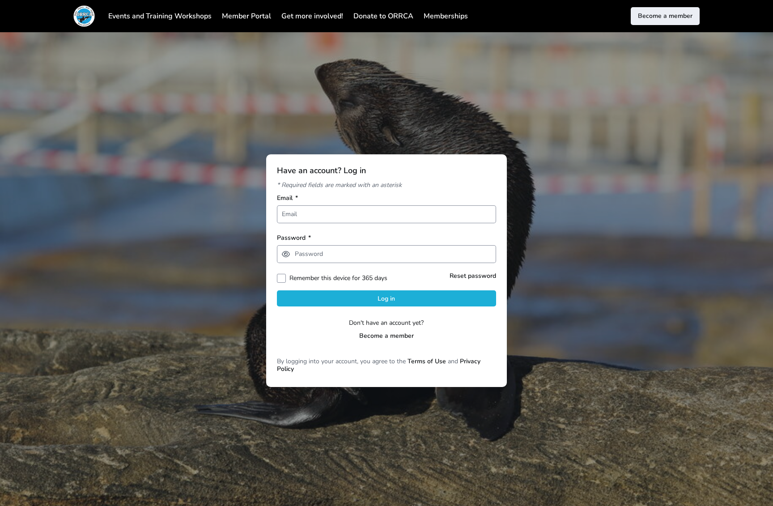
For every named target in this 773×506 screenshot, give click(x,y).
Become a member (386, 336)
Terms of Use (427, 361)
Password (294, 238)
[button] (285, 254)
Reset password (473, 276)
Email (287, 198)
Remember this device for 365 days (338, 278)
